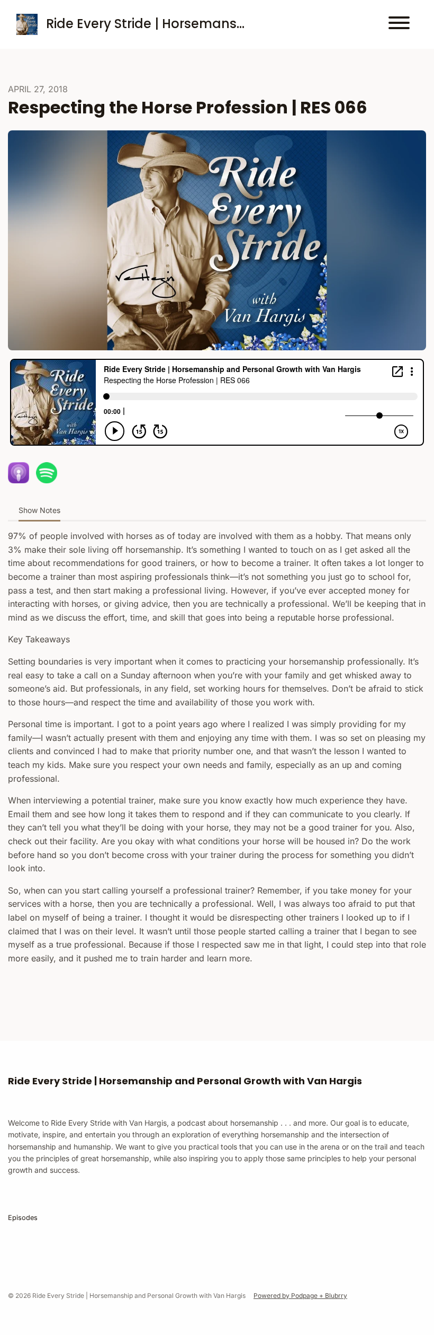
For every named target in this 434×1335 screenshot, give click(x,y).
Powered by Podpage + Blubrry (300, 1295)
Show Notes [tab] (39, 510)
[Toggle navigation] (399, 24)
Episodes (23, 1218)
